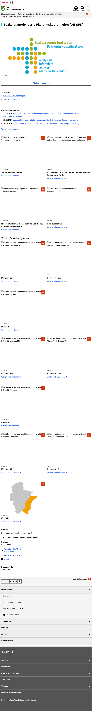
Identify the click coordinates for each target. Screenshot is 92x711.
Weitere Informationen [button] (11, 693)
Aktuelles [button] (5, 680)
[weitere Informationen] (3, 8)
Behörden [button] (5, 667)
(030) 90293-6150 (15, 555)
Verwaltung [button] (6, 621)
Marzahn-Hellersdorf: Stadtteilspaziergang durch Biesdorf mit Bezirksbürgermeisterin (46, 120)
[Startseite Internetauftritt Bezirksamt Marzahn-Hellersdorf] (11, 581)
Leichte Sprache (12, 615)
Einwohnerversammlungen (14, 96)
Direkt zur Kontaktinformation (44, 83)
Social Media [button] (7, 641)
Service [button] (4, 634)
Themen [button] (4, 686)
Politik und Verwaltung (26, 14)
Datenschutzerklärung (12, 602)
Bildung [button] (4, 628)
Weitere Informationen (10, 129)
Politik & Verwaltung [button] (10, 673)
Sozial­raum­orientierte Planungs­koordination (18, 16)
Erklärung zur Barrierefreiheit (14, 608)
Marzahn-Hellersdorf (8, 14)
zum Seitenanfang (80, 579)
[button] (88, 14)
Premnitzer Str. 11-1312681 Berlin (12, 550)
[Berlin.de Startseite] (7, 2)
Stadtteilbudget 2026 (11, 99)
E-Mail (6, 559)
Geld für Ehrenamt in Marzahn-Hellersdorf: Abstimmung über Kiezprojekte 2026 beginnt (47, 124)
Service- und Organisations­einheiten (49, 14)
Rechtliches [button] (6, 590)
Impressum (7, 596)
